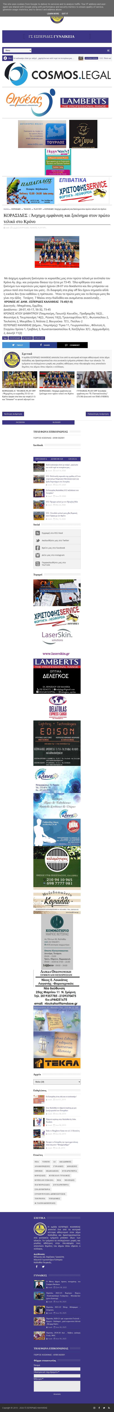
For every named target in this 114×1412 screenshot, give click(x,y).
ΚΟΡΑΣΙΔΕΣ (16, 209)
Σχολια (73, 459)
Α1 (54, 1162)
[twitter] (43, 1267)
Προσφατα (41, 459)
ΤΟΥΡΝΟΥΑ (40, 1199)
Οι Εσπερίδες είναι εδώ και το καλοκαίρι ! (61, 1096)
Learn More (53, 14)
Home (6, 209)
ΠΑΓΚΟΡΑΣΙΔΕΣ (42, 1185)
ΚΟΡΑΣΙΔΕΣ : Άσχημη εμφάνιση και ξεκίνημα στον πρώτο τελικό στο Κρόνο (56, 392)
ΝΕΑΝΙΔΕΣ (70, 1180)
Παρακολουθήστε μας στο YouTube (54, 563)
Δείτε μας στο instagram (53, 555)
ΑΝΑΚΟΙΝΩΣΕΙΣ (42, 1166)
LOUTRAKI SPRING (66, 58)
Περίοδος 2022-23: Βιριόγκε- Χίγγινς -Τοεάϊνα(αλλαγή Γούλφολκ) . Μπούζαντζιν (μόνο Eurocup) (63, 1295)
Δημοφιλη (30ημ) (57, 459)
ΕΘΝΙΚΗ (39, 1171)
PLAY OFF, (42, 227)
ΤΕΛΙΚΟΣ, (33, 227)
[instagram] (94, 1408)
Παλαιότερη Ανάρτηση (98, 414)
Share (47, 345)
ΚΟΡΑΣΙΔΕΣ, (24, 227)
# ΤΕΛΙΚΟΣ (27, 338)
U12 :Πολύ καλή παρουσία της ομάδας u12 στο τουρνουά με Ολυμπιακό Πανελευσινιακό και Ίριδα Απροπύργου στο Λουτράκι (63, 479)
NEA (37, 1162)
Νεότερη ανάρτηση (13, 414)
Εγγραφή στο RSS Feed (52, 533)
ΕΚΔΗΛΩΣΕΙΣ (52, 1171)
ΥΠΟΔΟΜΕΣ (54, 1199)
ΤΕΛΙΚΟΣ (27, 209)
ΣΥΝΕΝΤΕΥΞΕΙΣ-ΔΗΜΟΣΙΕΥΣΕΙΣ (50, 1194)
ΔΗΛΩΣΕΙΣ (72, 1166)
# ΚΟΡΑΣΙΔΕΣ (15, 338)
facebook (20, 422)
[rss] (109, 1408)
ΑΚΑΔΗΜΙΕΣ (65, 1162)
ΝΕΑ (59, 1180)
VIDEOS (46, 1162)
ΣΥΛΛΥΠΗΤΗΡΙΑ (42, 1189)
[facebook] (37, 1267)
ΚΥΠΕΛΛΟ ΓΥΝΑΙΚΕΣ (59, 1176)
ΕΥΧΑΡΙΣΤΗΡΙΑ (69, 1171)
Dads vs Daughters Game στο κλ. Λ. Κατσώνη (63, 1131)
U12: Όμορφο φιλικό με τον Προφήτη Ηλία (62, 502)
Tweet (20, 345)
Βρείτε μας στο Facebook (53, 547)
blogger (56, 422)
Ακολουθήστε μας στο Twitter (55, 540)
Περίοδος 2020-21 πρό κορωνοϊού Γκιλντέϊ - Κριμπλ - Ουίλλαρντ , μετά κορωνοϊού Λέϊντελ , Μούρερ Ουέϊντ (63, 1321)
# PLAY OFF (39, 338)
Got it (65, 14)
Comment (75, 345)
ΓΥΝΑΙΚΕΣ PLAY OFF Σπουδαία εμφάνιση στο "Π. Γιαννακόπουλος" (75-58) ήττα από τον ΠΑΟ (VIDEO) (93, 394)
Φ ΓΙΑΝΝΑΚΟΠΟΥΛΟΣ (45, 1203)
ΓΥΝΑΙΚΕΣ (58, 1166)
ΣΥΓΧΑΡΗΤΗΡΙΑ (61, 1185)
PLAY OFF (38, 209)
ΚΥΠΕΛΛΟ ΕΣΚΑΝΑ (44, 1180)
